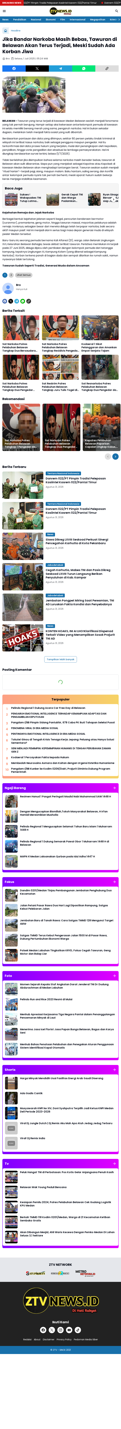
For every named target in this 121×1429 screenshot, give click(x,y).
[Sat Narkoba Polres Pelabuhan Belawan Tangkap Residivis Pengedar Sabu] (60, 327)
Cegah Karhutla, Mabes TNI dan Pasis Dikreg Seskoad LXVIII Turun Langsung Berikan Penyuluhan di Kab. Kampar (78, 573)
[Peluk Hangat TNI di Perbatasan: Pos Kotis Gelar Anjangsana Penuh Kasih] (11, 1177)
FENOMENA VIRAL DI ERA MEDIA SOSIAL (34, 728)
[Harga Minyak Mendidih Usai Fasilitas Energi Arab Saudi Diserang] (11, 1083)
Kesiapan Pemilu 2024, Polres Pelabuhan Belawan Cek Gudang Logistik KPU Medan (65, 1204)
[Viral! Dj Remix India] (11, 1143)
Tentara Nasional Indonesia (63, 473)
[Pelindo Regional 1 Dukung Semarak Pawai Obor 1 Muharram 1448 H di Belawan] (11, 846)
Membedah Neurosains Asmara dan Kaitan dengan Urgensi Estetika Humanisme (62, 763)
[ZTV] (60, 11)
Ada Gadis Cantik (31, 1093)
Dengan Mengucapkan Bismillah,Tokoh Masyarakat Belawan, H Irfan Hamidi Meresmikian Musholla (64, 813)
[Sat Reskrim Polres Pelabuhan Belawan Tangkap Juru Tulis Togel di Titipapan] (60, 367)
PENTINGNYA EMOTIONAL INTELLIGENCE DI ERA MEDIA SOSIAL (48, 734)
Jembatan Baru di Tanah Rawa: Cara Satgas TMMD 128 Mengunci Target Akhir (66, 922)
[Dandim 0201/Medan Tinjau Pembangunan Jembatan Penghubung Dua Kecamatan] (11, 895)
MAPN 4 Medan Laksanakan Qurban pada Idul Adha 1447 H (57, 856)
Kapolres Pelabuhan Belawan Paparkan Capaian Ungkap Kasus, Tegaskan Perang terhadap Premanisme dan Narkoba (100, 444)
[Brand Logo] (36, 1273)
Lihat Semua (24, 275)
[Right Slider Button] (118, 19)
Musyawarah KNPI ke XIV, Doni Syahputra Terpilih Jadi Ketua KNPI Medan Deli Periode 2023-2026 (66, 1110)
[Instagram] (60, 1330)
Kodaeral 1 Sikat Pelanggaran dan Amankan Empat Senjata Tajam (99, 347)
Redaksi (27, 1339)
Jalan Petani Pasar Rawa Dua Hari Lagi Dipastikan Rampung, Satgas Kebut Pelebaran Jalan (64, 907)
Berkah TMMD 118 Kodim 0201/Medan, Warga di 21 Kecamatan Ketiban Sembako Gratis (65, 1219)
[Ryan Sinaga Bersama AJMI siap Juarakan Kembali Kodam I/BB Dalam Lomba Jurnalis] (94, 199)
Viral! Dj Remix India (32, 1138)
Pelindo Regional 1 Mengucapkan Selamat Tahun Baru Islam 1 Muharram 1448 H (66, 828)
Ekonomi (51, 19)
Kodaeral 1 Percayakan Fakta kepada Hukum (40, 757)
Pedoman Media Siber (86, 1339)
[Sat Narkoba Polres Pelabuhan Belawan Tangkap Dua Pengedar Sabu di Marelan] (21, 367)
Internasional (77, 19)
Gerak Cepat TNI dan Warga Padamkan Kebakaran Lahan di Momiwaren (72, 198)
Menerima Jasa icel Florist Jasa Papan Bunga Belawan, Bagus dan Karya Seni (67, 1031)
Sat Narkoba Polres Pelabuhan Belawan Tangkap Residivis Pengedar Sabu (60, 347)
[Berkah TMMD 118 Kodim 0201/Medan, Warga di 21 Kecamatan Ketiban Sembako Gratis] (11, 1222)
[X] (37, 68)
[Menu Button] (4, 11)
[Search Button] (117, 11)
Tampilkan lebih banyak (60, 659)
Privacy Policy (64, 1339)
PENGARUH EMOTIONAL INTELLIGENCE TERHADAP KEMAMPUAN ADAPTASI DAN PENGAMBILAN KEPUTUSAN (58, 715)
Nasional (36, 19)
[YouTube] (69, 1330)
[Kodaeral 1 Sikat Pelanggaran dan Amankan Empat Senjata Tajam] (100, 327)
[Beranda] (5, 30)
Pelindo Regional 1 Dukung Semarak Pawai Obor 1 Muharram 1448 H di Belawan (64, 843)
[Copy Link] (107, 68)
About (37, 1339)
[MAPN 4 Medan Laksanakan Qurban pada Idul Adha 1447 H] (11, 861)
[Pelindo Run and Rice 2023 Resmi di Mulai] (11, 1004)
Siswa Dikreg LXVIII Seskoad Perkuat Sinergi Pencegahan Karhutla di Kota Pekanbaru (77, 541)
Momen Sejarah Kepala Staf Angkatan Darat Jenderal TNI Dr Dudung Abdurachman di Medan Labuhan (64, 986)
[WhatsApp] (83, 68)
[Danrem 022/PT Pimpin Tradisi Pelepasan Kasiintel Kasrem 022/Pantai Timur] (22, 485)
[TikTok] (78, 1330)
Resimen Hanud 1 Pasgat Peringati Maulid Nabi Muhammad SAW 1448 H (65, 796)
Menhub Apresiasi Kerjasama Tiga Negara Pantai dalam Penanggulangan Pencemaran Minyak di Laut (67, 1016)
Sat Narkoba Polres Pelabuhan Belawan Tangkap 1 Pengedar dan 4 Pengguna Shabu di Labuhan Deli (21, 444)
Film (62, 19)
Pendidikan (19, 19)
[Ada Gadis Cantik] (11, 1098)
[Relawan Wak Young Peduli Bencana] (11, 1192)
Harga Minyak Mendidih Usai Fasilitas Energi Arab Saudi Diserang (61, 1078)
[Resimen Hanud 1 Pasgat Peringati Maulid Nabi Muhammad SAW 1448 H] (11, 801)
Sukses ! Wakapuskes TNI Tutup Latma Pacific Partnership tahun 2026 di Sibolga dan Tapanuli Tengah (31, 198)
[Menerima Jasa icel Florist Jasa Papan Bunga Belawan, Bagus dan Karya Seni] (11, 1034)
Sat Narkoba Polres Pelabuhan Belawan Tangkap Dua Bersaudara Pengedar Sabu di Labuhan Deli (19, 347)
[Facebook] (14, 68)
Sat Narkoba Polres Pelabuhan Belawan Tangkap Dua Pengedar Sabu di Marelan (17, 387)
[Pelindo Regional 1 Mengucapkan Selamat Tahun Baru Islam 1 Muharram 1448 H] (11, 831)
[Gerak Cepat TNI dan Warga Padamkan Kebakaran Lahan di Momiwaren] (52, 199)
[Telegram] (60, 68)
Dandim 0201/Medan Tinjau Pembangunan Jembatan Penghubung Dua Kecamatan (66, 892)
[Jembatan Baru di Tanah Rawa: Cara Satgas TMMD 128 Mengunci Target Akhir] (11, 925)
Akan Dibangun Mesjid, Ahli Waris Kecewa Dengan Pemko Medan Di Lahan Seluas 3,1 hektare (67, 1234)
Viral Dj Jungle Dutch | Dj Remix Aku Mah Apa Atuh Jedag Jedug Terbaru (66, 1123)
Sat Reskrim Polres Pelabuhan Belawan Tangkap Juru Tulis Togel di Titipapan (59, 387)
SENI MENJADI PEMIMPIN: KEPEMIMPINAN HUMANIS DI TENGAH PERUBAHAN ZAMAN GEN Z (61, 750)
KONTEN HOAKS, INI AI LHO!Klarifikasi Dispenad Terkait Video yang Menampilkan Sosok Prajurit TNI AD (80, 634)
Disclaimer (48, 1339)
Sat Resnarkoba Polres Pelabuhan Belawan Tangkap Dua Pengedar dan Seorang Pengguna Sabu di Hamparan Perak (99, 387)
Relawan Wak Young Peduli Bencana (43, 1187)
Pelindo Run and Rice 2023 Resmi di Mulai (46, 999)
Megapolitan (97, 19)
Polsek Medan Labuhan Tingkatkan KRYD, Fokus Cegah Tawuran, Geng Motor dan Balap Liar (65, 952)
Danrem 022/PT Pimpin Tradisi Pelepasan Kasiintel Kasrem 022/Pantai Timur (76, 480)
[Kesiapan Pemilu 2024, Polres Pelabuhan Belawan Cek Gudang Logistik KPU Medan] (11, 1207)
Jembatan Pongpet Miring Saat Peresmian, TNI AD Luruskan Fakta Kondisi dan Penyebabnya (80, 602)
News (5, 19)
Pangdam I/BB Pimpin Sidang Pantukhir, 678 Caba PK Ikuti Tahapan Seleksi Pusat (63, 722)
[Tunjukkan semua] (114, 788)
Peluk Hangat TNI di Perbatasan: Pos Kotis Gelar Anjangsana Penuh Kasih (67, 1172)
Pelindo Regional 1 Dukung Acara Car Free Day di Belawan (48, 708)
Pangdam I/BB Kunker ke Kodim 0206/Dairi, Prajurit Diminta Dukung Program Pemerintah (60, 770)
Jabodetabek (55, 565)
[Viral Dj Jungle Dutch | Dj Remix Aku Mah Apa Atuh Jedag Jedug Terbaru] (11, 1128)
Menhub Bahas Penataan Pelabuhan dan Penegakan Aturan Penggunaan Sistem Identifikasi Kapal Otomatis (67, 1046)
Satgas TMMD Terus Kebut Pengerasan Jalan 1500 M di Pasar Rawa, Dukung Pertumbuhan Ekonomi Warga (63, 937)
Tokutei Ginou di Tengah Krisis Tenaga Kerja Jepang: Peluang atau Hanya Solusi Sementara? (62, 741)
